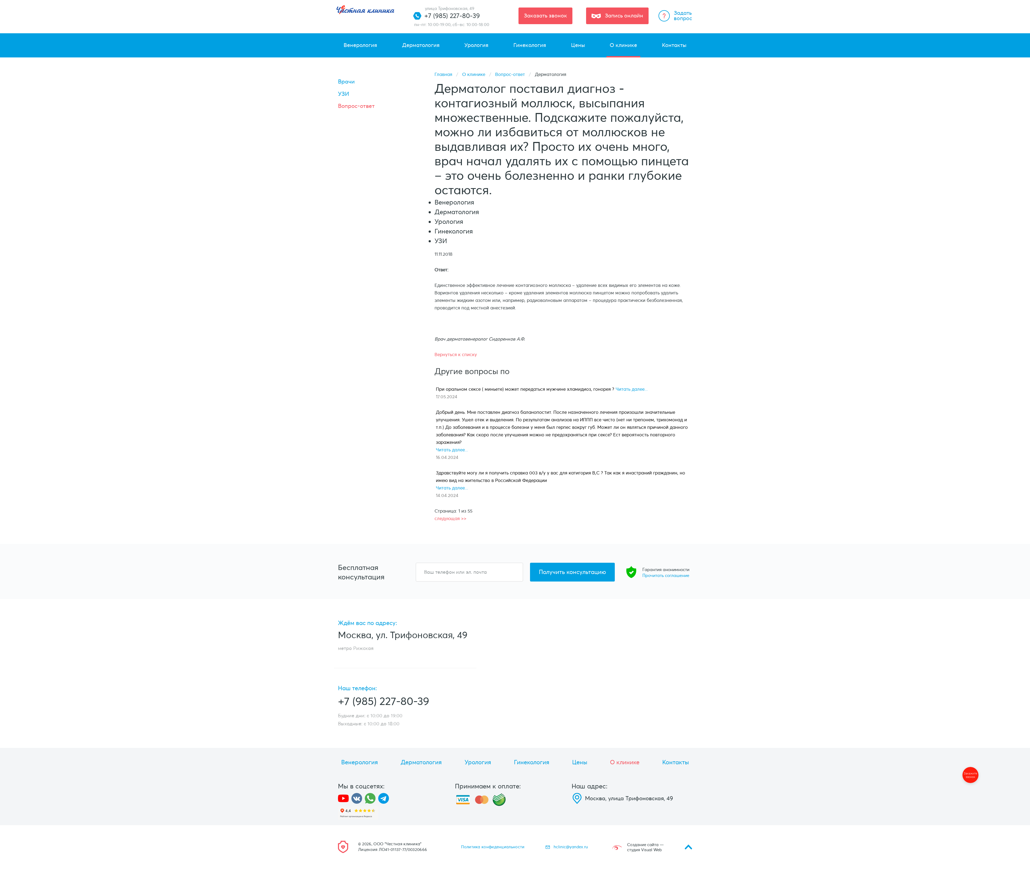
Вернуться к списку (456, 354)
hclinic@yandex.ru (571, 847)
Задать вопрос (683, 16)
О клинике (473, 74)
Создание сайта (643, 844)
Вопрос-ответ (510, 74)
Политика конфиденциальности (492, 847)
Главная (443, 74)
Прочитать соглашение (665, 575)
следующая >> (450, 518)
